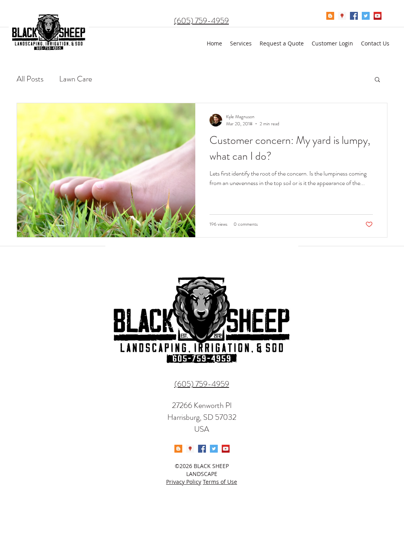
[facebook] (354, 16)
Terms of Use (220, 481)
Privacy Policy (183, 481)
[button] (377, 80)
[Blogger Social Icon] (330, 16)
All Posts (30, 79)
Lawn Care (75, 79)
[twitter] (366, 16)
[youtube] (378, 16)
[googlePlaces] (342, 16)
